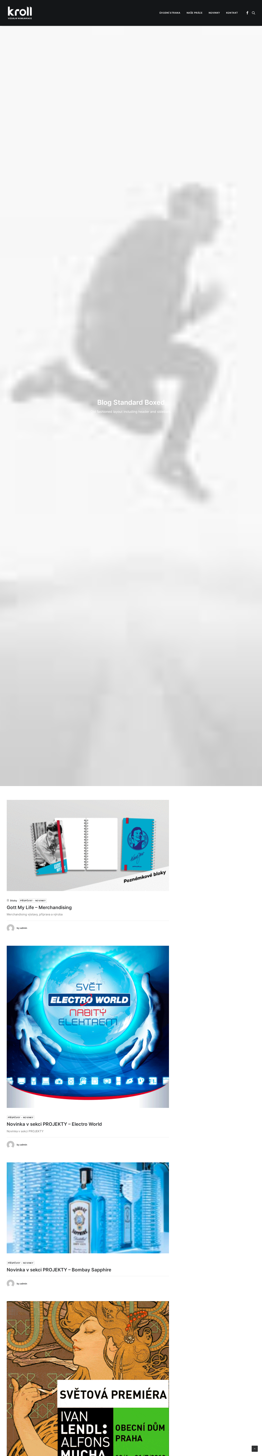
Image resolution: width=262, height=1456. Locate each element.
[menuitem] (170, 13)
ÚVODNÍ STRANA (169, 12)
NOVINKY (214, 12)
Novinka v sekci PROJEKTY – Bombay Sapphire (59, 1270)
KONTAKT (232, 12)
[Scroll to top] (255, 1448)
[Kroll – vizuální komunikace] (20, 13)
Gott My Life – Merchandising (39, 907)
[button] (247, 13)
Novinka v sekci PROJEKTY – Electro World (54, 1124)
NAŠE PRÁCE (195, 12)
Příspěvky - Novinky (33, 900)
